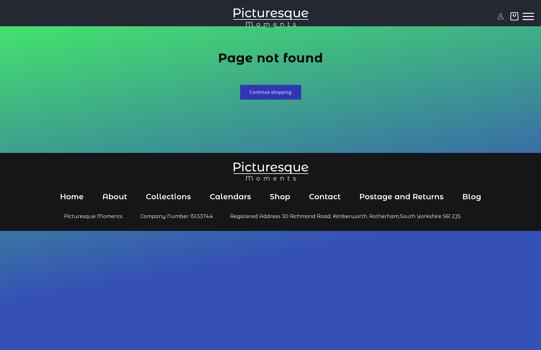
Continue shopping (271, 92)
